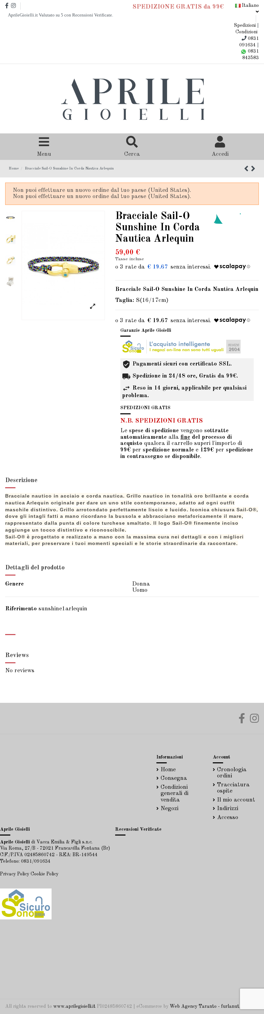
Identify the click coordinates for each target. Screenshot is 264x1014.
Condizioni (246, 32)
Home (168, 770)
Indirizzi (227, 808)
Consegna (174, 778)
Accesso (227, 817)
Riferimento (21, 609)
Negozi (169, 808)
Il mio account (236, 800)
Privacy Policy (14, 874)
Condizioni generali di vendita (174, 793)
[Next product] (253, 169)
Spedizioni (245, 25)
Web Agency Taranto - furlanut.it (206, 1006)
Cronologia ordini (231, 773)
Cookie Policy (44, 874)
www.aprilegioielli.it (74, 1006)
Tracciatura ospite (233, 788)
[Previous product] (247, 169)
